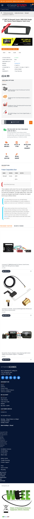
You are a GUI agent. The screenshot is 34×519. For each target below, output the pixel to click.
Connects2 (17, 63)
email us (6, 216)
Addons (4, 84)
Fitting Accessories (8, 13)
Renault (27, 13)
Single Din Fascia (19, 13)
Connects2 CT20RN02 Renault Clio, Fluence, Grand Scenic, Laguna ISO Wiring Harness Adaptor (15, 265)
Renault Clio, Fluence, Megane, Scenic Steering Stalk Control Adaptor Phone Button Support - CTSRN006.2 (16, 353)
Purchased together (6, 226)
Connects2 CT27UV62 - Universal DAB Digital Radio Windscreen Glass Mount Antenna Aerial (17, 309)
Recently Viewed (18, 226)
